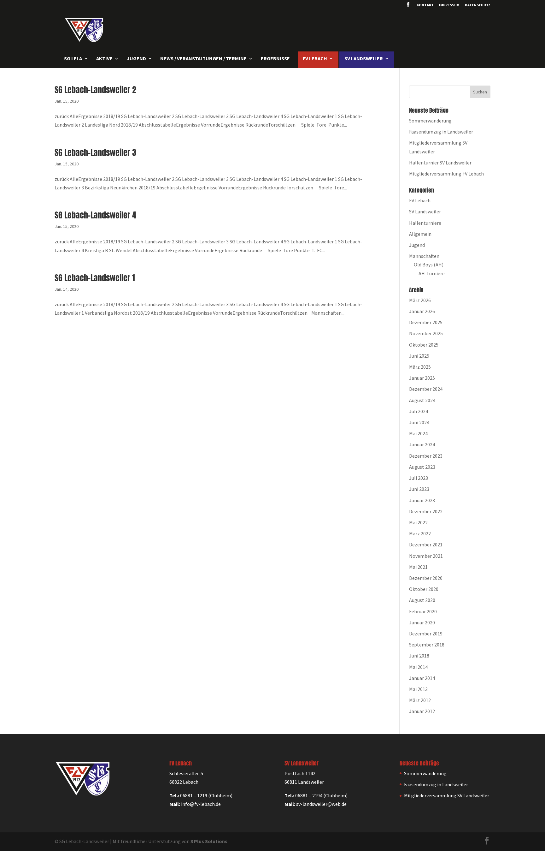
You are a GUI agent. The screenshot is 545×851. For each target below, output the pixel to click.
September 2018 (426, 644)
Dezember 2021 (425, 544)
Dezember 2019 (425, 633)
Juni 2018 (419, 655)
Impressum (449, 5)
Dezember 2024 (425, 389)
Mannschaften (424, 256)
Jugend (417, 245)
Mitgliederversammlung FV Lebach (446, 173)
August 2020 (422, 600)
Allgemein (420, 234)
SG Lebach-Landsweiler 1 (95, 277)
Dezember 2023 (425, 456)
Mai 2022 (418, 522)
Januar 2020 (422, 622)
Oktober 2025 (423, 345)
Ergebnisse (275, 59)
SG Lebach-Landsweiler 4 (95, 215)
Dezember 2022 (425, 511)
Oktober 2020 (423, 589)
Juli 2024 (418, 411)
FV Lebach (420, 200)
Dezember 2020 (425, 578)
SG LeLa (73, 59)
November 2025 (426, 333)
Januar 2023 (422, 500)
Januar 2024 (422, 444)
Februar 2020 (423, 611)
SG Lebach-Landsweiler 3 (95, 152)
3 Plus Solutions (208, 841)
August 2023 (422, 467)
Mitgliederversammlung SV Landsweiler (446, 795)
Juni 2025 (419, 356)
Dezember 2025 (425, 322)
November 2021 (426, 556)
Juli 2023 (418, 478)
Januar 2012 (422, 711)
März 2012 (420, 700)
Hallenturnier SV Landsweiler (440, 162)
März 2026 (420, 300)
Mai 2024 (418, 433)
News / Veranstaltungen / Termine (203, 59)
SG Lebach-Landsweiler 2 (95, 89)
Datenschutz (477, 5)
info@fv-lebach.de (201, 804)
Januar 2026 (422, 311)
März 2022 (420, 533)
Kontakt (425, 5)
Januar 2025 (422, 378)
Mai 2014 (418, 667)
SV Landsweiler (425, 211)
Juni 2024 (419, 422)
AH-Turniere (432, 273)
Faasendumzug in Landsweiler (441, 131)
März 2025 (420, 367)
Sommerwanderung (430, 120)
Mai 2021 (418, 567)
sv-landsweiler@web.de (321, 804)
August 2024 (422, 400)
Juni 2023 (419, 489)
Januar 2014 (422, 678)
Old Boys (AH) (428, 264)
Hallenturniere (425, 223)
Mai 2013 (418, 689)
